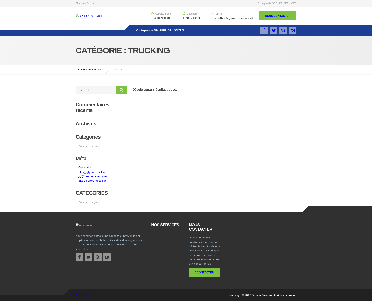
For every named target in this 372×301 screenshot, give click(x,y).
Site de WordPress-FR (92, 180)
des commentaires (92, 176)
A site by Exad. (85, 295)
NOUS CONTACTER (277, 15)
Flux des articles (91, 171)
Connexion (85, 167)
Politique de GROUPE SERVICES (277, 3)
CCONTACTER (204, 272)
